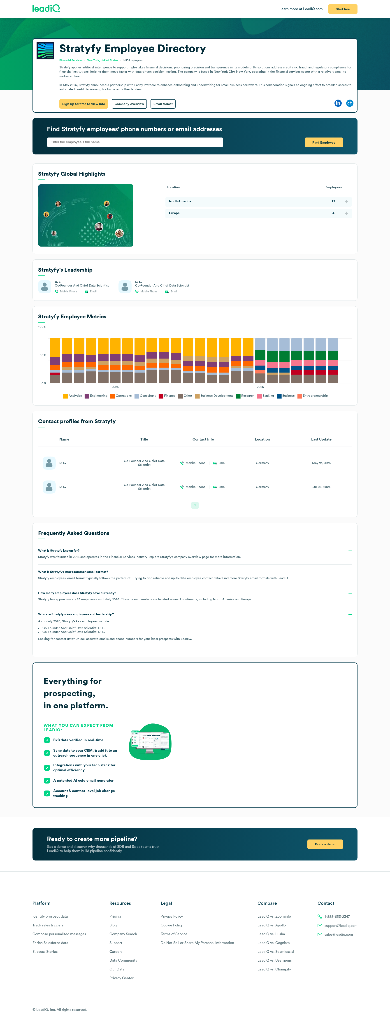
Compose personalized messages (59, 934)
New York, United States (102, 60)
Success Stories (45, 952)
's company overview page (184, 557)
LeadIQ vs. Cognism (274, 943)
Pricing (115, 916)
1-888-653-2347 (337, 917)
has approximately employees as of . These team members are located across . (145, 596)
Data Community (123, 960)
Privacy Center (121, 978)
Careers (115, 952)
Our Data (116, 969)
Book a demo (325, 844)
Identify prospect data (50, 916)
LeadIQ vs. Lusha (271, 934)
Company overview (129, 104)
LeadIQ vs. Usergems (275, 960)
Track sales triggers (47, 925)
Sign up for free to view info (83, 104)
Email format (163, 104)
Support (115, 943)
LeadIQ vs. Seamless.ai (276, 952)
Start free (343, 9)
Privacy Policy (172, 916)
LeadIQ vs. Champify (274, 969)
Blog (113, 925)
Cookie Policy (172, 925)
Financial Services (71, 60)
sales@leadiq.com (339, 934)
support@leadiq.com (341, 926)
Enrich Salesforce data (50, 943)
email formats (253, 578)
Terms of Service (174, 934)
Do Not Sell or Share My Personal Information (197, 943)
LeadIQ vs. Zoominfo (274, 916)
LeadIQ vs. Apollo (272, 925)
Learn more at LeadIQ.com (301, 9)
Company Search (123, 934)
